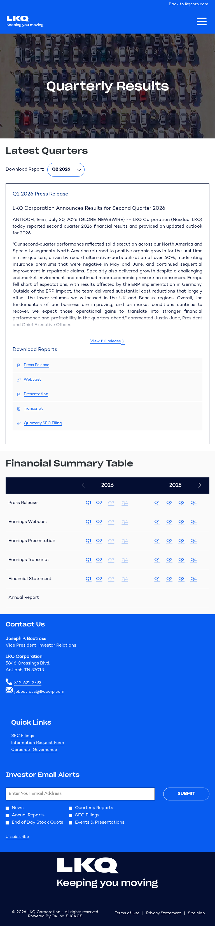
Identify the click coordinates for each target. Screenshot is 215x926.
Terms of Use (127, 913)
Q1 (89, 503)
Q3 (181, 503)
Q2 (99, 503)
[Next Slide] (199, 485)
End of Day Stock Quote (37, 823)
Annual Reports (28, 815)
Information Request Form (45, 743)
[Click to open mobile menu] (201, 21)
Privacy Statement (163, 913)
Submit (186, 793)
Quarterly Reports (94, 808)
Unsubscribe (17, 837)
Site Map (196, 913)
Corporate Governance (41, 750)
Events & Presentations (99, 823)
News (18, 808)
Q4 (193, 503)
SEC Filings (30, 736)
